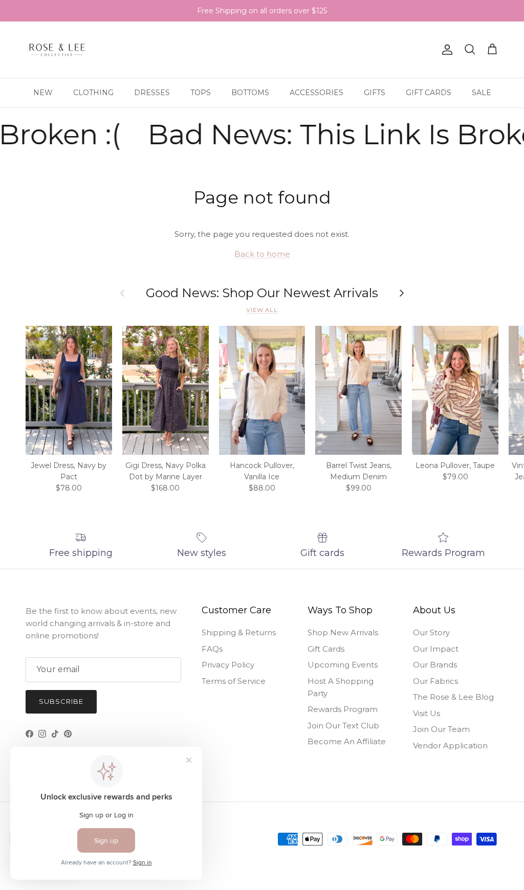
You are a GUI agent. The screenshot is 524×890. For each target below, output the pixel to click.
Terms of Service (234, 681)
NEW (43, 92)
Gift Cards (326, 649)
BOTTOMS (250, 92)
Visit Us (426, 713)
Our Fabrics (435, 681)
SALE (481, 92)
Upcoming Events (343, 665)
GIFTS (374, 92)
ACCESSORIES (316, 92)
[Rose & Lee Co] (58, 50)
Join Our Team (441, 729)
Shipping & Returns (239, 632)
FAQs (212, 649)
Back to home (262, 254)
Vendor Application (450, 745)
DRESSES (152, 92)
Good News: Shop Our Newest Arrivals (262, 293)
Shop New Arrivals (343, 632)
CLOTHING (93, 92)
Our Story (431, 632)
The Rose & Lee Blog (453, 697)
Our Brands (435, 665)
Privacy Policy (228, 665)
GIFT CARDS (428, 92)
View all (262, 310)
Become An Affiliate (347, 741)
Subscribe (61, 701)
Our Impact (435, 649)
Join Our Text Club (343, 725)
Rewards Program (343, 709)
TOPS (200, 92)
